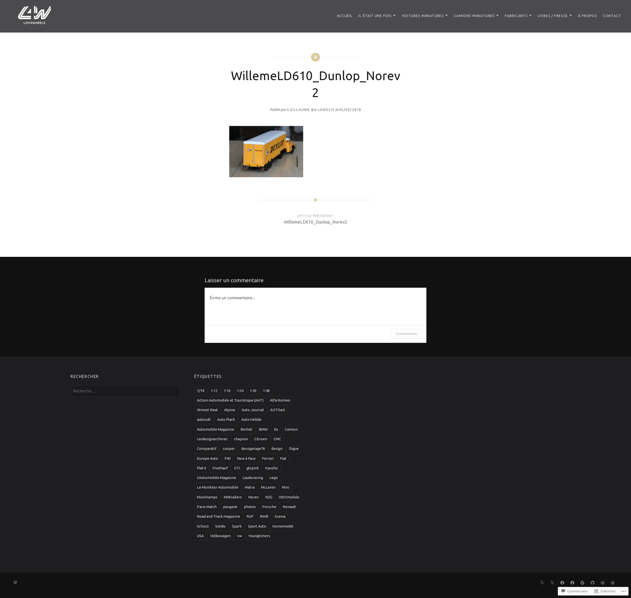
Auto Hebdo (251, 419)
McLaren (268, 487)
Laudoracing (253, 477)
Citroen (260, 439)
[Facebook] (562, 582)
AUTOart (277, 410)
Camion (291, 429)
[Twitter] (542, 582)
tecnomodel (283, 526)
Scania (280, 516)
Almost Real (207, 410)
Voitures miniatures (423, 16)
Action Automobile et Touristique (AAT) (230, 400)
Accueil (345, 16)
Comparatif (206, 448)
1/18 (200, 390)
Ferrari (268, 458)
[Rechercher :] (124, 391)
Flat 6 (201, 468)
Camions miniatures (474, 16)
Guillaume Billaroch (310, 109)
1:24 (240, 390)
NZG (268, 497)
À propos (587, 16)
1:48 (266, 390)
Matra (250, 487)
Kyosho (271, 468)
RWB (264, 516)
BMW (263, 429)
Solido (220, 526)
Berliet (246, 429)
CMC (277, 439)
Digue (294, 448)
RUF (249, 516)
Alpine (229, 410)
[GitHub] (592, 582)
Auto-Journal (253, 410)
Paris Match (207, 507)
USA (200, 536)
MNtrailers (233, 497)
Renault (289, 507)
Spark (237, 526)
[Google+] (582, 582)
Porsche (269, 507)
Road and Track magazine (218, 516)
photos (250, 507)
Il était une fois (375, 16)
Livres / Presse (553, 16)
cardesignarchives (212, 439)
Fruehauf (220, 468)
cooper (229, 448)
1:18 (227, 390)
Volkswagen (220, 536)
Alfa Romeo (280, 400)
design (276, 448)
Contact (612, 16)
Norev (253, 497)
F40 (227, 458)
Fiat (283, 458)
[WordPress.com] (602, 582)
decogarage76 (253, 448)
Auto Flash (226, 419)
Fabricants (516, 16)
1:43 (253, 390)
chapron (241, 439)
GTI (237, 468)
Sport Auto (257, 526)
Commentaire (406, 334)
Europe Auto (207, 458)
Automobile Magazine (215, 429)
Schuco (203, 526)
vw (239, 536)
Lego (273, 477)
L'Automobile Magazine (216, 477)
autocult (204, 419)
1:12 (214, 390)
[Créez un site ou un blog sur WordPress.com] (15, 582)
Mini (285, 487)
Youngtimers (259, 536)
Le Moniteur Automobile (217, 487)
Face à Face (246, 458)
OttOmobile (289, 497)
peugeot (230, 507)
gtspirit (252, 468)
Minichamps (207, 497)
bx (276, 429)
